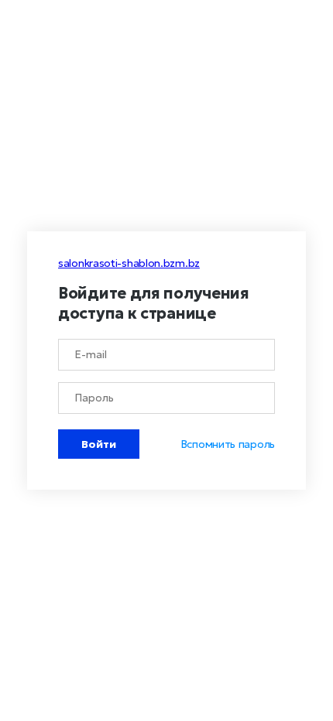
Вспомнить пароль (227, 444)
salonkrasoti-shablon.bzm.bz (129, 263)
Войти (98, 444)
